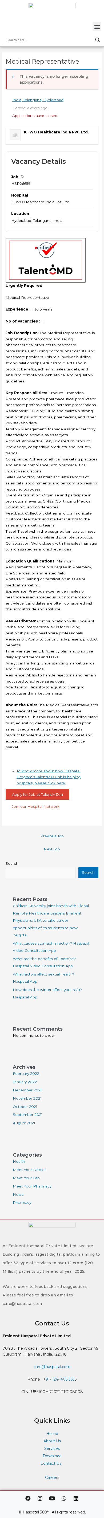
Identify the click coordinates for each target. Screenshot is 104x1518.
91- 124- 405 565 (60, 1379)
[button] (97, 26)
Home (52, 1433)
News (18, 1194)
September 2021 (28, 1114)
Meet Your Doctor (29, 1170)
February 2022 (26, 1073)
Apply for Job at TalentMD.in (37, 794)
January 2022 (25, 1082)
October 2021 (25, 1106)
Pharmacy (22, 1202)
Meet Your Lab (26, 1178)
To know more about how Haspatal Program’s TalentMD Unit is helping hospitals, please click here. (49, 777)
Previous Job (52, 836)
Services (52, 1448)
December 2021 (27, 1090)
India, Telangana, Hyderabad (37, 100)
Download (52, 1456)
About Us (52, 1441)
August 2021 (24, 1123)
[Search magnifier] (97, 40)
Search (12, 863)
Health (19, 1161)
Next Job (52, 849)
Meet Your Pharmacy (32, 1186)
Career (51, 1477)
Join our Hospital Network (35, 806)
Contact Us (51, 1463)
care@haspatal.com (52, 1366)
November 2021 (27, 1098)
